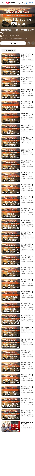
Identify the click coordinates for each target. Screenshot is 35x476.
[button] (17, 17)
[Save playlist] (29, 43)
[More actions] (32, 54)
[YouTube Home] (10, 2)
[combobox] (8, 50)
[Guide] (2, 2)
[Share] (33, 43)
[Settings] (22, 2)
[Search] (19, 2)
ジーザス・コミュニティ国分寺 (11, 35)
